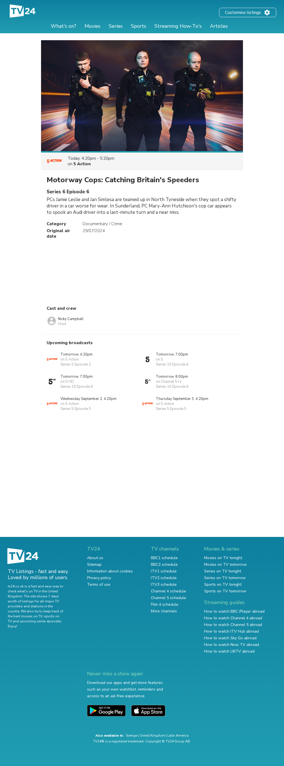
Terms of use (98, 584)
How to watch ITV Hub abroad (231, 631)
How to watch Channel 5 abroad (233, 624)
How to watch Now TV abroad (231, 644)
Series (116, 26)
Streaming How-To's (178, 26)
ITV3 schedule (164, 584)
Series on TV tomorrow (225, 577)
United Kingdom (152, 735)
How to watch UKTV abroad (229, 651)
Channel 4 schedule (168, 591)
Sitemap (94, 564)
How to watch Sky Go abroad (230, 638)
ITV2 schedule (164, 577)
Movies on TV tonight (223, 557)
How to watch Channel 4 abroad (233, 618)
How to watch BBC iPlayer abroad (234, 611)
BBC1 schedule (164, 557)
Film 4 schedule (164, 604)
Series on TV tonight (222, 571)
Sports (138, 26)
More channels (164, 611)
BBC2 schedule (164, 564)
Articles (219, 26)
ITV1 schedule (164, 571)
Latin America (178, 735)
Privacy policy (99, 577)
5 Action (82, 164)
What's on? (63, 26)
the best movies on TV (25, 616)
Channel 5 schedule (168, 597)
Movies (92, 26)
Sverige (131, 735)
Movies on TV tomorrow (225, 564)
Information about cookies (110, 571)
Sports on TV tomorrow (225, 591)
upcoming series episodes (40, 621)
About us (95, 557)
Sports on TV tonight (223, 584)
